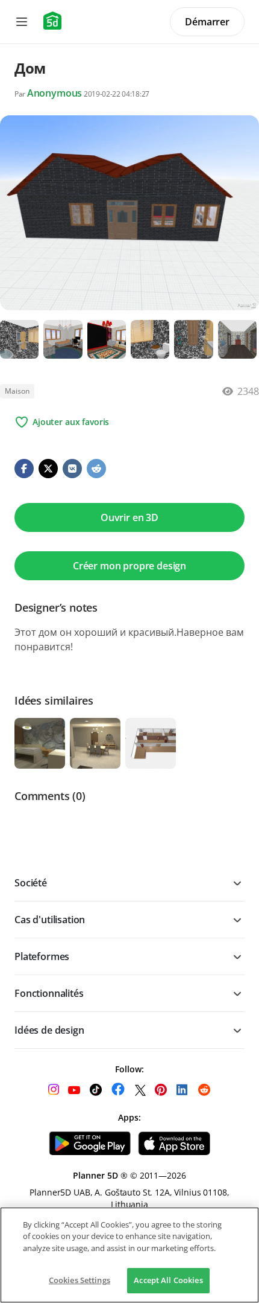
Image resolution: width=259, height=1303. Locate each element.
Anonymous (55, 93)
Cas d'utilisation (49, 919)
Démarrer (207, 21)
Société (30, 882)
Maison (17, 391)
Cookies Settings (79, 1280)
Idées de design (49, 1030)
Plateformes (41, 956)
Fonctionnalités (49, 993)
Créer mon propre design (129, 565)
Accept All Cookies (168, 1280)
